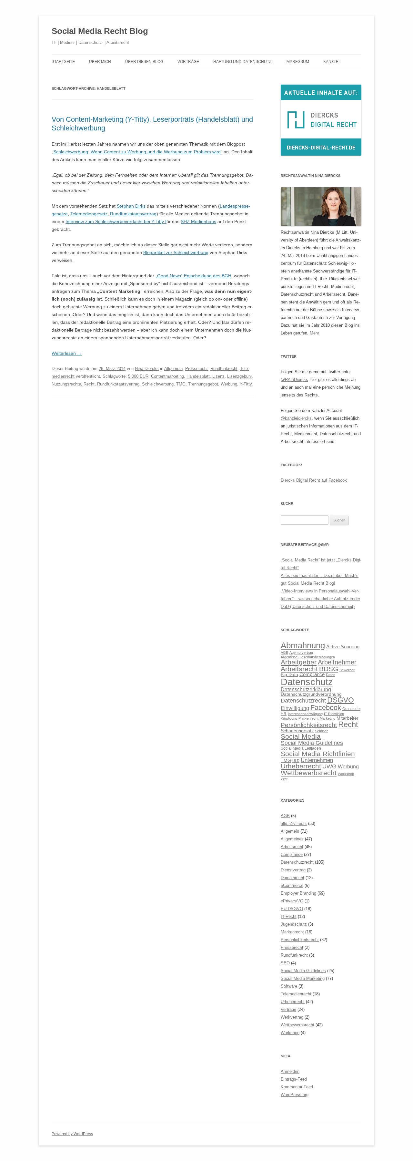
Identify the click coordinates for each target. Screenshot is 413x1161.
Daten (330, 675)
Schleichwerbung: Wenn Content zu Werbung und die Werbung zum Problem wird (137, 151)
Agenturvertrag (301, 652)
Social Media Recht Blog (100, 31)
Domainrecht (292, 877)
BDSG (328, 669)
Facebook (325, 708)
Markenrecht (308, 718)
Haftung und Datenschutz (242, 61)
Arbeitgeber (299, 662)
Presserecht (196, 368)
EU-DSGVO (292, 908)
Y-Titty (246, 384)
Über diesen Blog (144, 61)
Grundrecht (351, 709)
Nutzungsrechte (66, 384)
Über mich (100, 61)
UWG (329, 766)
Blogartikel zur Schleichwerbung (175, 252)
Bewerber (347, 670)
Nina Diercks (147, 368)
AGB (284, 652)
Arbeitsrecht (299, 669)
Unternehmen (317, 760)
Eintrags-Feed (294, 1079)
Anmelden (290, 1071)
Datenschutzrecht (303, 700)
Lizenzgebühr (239, 376)
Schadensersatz (297, 730)
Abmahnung (303, 645)
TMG (181, 384)
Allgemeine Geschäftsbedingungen (308, 657)
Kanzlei (331, 61)
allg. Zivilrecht (294, 823)
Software (289, 986)
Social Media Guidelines (312, 742)
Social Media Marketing (303, 978)
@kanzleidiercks (296, 418)
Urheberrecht (301, 766)
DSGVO (340, 700)
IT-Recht (289, 916)
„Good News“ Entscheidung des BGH (193, 275)
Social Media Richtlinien (318, 754)
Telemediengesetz (88, 213)
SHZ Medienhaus (198, 221)
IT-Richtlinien (334, 714)
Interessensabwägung (305, 714)
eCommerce (292, 885)
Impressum (297, 61)
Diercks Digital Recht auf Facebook (314, 480)
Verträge (288, 1009)
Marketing (327, 718)
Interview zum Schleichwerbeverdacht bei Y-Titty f (115, 221)
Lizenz (218, 376)
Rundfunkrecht (223, 368)
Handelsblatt (198, 376)
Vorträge (188, 61)
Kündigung (289, 718)
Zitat (284, 779)
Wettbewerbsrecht (309, 773)
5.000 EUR (138, 376)
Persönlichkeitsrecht (309, 725)
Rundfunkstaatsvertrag (133, 213)
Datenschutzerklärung (306, 689)
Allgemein (173, 368)
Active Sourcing (342, 646)
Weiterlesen (67, 353)
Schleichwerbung (158, 384)
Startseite (63, 61)
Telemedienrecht (296, 993)
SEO (285, 963)
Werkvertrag (292, 1017)
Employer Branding (298, 893)
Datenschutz (307, 681)
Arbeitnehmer (337, 662)
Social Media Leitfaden (301, 748)
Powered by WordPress (72, 1134)
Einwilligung (295, 708)
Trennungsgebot (203, 384)
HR (284, 714)
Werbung (229, 384)
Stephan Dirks (131, 206)
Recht (89, 384)
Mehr (314, 333)
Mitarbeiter (347, 718)
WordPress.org (294, 1094)
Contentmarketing (167, 376)
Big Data (289, 674)
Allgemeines (292, 839)
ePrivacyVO (292, 901)
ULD (295, 761)
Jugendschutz (294, 924)
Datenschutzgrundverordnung (311, 694)
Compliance (312, 674)
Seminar (321, 731)
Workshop (346, 774)
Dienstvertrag (293, 870)
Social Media (301, 736)
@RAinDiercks (294, 379)
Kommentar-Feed (297, 1086)
